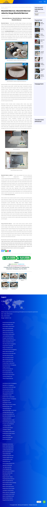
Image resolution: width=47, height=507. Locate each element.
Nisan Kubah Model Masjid (7, 328)
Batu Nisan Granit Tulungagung (8, 343)
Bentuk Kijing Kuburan (6, 439)
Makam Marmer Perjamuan (8, 351)
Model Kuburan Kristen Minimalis (8, 353)
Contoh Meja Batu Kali (6, 469)
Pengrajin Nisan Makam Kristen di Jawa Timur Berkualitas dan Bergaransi (43, 70)
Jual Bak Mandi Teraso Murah (8, 420)
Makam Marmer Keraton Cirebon (9, 404)
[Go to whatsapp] (44, 501)
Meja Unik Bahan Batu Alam (7, 359)
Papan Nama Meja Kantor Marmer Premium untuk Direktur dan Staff (43, 46)
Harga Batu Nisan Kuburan (7, 500)
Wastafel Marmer (5, 23)
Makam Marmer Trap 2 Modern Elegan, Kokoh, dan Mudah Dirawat (42, 75)
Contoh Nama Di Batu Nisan (8, 448)
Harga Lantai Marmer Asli (7, 347)
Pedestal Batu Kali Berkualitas (8, 334)
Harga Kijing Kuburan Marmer (8, 478)
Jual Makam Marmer (6, 425)
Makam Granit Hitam (6, 435)
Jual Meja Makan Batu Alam (8, 412)
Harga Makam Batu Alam (7, 437)
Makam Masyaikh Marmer (7, 480)
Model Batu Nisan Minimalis (7, 455)
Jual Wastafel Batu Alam (7, 459)
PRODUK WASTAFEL (8, 7)
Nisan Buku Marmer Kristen (7, 355)
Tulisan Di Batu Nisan (6, 453)
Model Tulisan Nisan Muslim (8, 446)
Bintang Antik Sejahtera (23, 504)
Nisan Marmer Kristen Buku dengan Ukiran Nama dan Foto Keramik (42, 23)
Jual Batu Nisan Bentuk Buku (8, 449)
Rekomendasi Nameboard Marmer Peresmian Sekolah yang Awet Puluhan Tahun (43, 40)
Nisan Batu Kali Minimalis (7, 473)
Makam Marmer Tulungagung (8, 492)
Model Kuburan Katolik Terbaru (8, 433)
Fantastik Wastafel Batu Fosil (8, 414)
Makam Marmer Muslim (7, 484)
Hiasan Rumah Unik (6, 461)
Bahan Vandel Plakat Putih (7, 361)
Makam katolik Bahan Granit (8, 496)
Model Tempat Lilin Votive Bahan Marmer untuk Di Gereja (42, 64)
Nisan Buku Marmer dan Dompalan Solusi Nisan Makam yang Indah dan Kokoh (43, 58)
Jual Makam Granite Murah (7, 490)
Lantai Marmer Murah (6, 402)
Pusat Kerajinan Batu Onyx (7, 372)
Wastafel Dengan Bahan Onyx (8, 421)
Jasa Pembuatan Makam (7, 427)
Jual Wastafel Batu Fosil (7, 376)
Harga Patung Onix (6, 367)
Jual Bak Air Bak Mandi (6, 418)
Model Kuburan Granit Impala (8, 488)
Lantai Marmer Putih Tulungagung (9, 349)
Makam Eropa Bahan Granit (8, 341)
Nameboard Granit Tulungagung (9, 365)
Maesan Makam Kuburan (7, 498)
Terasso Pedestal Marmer (7, 378)
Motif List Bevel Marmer (7, 370)
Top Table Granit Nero (6, 467)
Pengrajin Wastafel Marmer (8, 338)
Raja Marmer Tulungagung (7, 385)
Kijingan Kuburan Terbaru (7, 476)
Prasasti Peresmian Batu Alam (8, 322)
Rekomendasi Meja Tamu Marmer (9, 410)
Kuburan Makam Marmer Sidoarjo (9, 482)
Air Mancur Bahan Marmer (7, 457)
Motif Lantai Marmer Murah (7, 357)
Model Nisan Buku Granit (7, 406)
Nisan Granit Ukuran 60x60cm (8, 471)
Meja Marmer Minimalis (7, 465)
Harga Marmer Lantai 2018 (7, 345)
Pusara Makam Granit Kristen (8, 326)
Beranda (2, 7)
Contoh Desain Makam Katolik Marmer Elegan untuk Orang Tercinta (42, 52)
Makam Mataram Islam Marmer (9, 340)
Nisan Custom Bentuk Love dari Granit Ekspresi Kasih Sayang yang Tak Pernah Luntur (42, 35)
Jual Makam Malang (6, 429)
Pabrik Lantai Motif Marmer (7, 330)
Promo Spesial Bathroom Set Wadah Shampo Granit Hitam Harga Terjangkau (42, 29)
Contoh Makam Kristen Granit (8, 431)
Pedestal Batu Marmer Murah (8, 374)
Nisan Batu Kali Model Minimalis (8, 416)
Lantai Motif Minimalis (6, 408)
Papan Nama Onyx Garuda (8, 332)
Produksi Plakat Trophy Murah (8, 363)
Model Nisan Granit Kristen (7, 444)
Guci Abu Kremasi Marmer (7, 368)
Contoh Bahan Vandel (6, 394)
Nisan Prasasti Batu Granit (7, 451)
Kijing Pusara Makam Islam (7, 324)
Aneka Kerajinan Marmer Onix (8, 463)
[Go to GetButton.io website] (44, 505)
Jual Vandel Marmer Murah (7, 336)
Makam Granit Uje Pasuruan (8, 486)
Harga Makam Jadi (6, 474)
